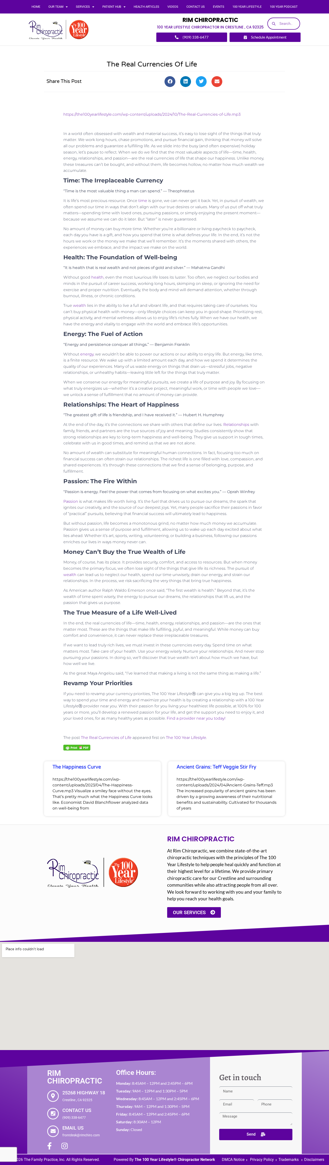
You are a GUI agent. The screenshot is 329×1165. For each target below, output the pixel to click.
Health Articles (146, 6)
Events (218, 6)
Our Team (55, 6)
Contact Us (195, 6)
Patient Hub (111, 6)
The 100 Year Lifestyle (186, 737)
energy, (87, 354)
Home (36, 6)
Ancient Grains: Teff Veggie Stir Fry (216, 767)
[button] (169, 81)
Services (83, 6)
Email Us (73, 1128)
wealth (79, 305)
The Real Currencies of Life (106, 737)
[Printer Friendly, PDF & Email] (76, 747)
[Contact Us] (53, 1113)
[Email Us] (53, 1131)
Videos (172, 6)
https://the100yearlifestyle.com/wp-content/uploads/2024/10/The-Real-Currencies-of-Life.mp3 (152, 114)
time (142, 200)
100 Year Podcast (284, 6)
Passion (70, 501)
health (97, 277)
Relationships (236, 424)
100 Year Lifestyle (247, 6)
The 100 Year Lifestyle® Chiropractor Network (175, 1159)
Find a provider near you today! (196, 718)
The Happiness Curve (77, 767)
